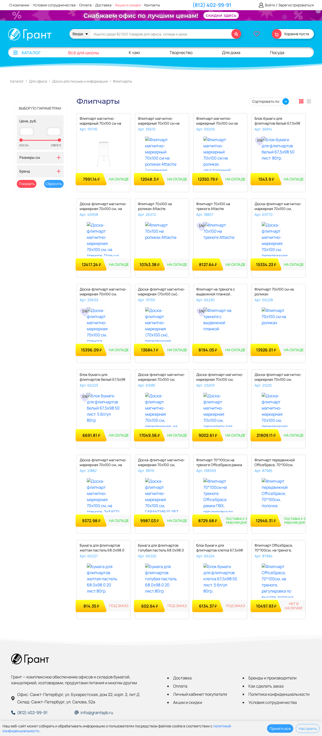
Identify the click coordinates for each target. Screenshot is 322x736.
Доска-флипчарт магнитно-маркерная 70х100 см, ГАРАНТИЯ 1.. (161, 463)
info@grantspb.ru (96, 712)
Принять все (280, 728)
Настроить (308, 728)
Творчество (181, 52)
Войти (270, 5)
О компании (19, 5)
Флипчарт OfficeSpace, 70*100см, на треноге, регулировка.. (274, 548)
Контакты (152, 5)
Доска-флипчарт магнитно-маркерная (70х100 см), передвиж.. (161, 292)
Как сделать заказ (266, 686)
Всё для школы (83, 53)
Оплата (85, 5)
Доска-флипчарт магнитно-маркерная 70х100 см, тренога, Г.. (103, 292)
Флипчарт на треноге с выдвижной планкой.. (215, 291)
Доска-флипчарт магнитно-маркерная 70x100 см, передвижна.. (278, 207)
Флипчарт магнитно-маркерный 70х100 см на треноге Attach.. (100, 121)
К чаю (134, 52)
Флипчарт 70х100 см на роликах (274, 291)
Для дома (231, 52)
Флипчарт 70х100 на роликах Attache (155, 206)
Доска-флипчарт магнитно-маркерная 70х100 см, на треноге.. (103, 207)
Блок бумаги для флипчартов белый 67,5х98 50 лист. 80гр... (277, 121)
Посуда (277, 52)
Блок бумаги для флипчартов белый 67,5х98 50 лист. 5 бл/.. (102, 377)
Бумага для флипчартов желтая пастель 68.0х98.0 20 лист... (102, 548)
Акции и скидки (128, 5)
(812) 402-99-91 (211, 5)
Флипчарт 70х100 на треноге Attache (213, 206)
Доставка (103, 5)
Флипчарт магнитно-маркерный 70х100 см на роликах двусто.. (217, 121)
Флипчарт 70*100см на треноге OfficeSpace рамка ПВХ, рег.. (219, 463)
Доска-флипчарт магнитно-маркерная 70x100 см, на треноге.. (103, 463)
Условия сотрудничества (54, 5)
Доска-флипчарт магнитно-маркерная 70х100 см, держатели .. (219, 377)
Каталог (31, 53)
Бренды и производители (272, 678)
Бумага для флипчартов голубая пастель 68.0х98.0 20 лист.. (161, 548)
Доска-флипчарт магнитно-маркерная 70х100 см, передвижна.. (161, 377)
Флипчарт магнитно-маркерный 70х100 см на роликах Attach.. (158, 121)
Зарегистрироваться (296, 5)
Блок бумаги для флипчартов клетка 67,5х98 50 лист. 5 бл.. (219, 548)
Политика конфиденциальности (279, 694)
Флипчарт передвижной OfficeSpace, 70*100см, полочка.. (275, 463)
